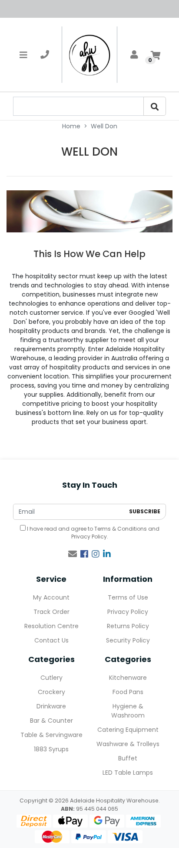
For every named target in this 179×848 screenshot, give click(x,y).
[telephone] (44, 54)
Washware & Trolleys (127, 744)
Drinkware (51, 706)
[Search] (154, 106)
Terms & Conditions (120, 528)
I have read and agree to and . (92, 532)
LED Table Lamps (128, 772)
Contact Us (51, 640)
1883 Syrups (51, 749)
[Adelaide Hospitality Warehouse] (89, 54)
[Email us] (72, 554)
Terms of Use (128, 597)
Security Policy (128, 640)
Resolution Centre (51, 626)
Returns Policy (128, 626)
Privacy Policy (89, 536)
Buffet (127, 758)
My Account (51, 597)
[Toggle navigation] (23, 54)
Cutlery (51, 677)
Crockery (51, 692)
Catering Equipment (128, 729)
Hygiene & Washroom (128, 711)
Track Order (51, 611)
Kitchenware (128, 677)
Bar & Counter (51, 720)
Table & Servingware (51, 735)
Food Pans (128, 692)
